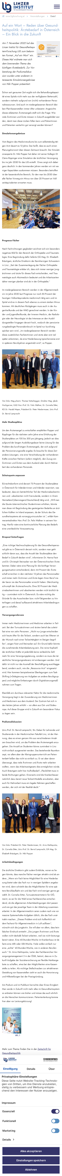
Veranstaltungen (37, 16)
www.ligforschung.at (15, 16)
